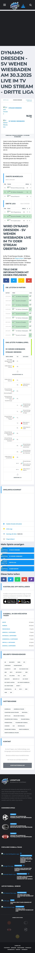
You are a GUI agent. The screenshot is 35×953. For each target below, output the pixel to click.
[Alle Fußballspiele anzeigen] (5, 817)
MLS (14, 725)
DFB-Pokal (24, 712)
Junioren (7, 725)
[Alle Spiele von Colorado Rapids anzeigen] (8, 874)
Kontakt (18, 949)
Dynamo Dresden (15, 108)
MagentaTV (8, 668)
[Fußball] (25, 929)
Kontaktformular (17, 765)
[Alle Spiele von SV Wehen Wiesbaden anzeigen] (5, 124)
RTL (5, 675)
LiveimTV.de (17, 945)
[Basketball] (9, 922)
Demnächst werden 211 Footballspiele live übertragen (21, 836)
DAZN (19, 662)
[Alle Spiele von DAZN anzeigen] (5, 900)
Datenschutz (11, 949)
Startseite (7, 947)
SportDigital (8, 689)
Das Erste (11, 662)
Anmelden (13, 947)
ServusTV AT (16, 679)
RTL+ (19, 675)
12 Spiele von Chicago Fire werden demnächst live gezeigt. (23, 869)
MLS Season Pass (23, 668)
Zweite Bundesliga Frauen (12, 732)
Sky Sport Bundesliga (23, 682)
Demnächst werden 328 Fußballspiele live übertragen (21, 817)
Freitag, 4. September (8, 642)
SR (15, 689)
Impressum (24, 949)
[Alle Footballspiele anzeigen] (5, 836)
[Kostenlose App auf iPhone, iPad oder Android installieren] (23, 7)
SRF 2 (20, 689)
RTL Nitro (12, 675)
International (8, 722)
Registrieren (20, 947)
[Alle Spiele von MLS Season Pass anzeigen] (8, 893)
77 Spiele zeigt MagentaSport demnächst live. (24, 910)
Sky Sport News (9, 685)
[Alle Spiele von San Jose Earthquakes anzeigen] (10, 854)
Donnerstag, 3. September (10, 639)
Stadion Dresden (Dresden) (14, 524)
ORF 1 (11, 672)
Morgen (4, 625)
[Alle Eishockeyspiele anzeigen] (5, 827)
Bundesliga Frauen (19, 709)
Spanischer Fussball (10, 729)
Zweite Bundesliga (24, 729)
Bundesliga (8, 709)
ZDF (11, 692)
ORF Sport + (19, 672)
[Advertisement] (17, 28)
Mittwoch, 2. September (9, 635)
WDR (6, 692)
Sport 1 (18, 685)
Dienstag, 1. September (8, 632)
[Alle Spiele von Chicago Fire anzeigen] (7, 866)
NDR (6, 672)
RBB (26, 672)
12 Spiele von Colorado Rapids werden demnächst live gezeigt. (25, 878)
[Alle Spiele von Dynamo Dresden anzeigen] (5, 110)
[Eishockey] (25, 922)
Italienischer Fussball (21, 722)
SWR (26, 689)
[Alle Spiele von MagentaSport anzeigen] (8, 907)
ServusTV (7, 679)
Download (28, 947)
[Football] (9, 929)
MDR (15, 668)
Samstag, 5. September (8, 645)
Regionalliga (21, 725)
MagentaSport (19, 258)
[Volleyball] (17, 936)
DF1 (24, 662)
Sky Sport (25, 679)
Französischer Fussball (11, 719)
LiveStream (8, 665)
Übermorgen (6, 629)
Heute (4, 622)
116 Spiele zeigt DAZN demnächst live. (21, 903)
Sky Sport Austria (9, 682)
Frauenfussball (25, 719)
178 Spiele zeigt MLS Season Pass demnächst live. (25, 896)
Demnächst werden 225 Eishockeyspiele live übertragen (21, 826)
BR (5, 662)
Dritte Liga (5, 99)
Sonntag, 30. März (11, 534)
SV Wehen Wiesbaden (16, 121)
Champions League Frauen (12, 712)
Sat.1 (24, 675)
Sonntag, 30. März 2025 (29, 100)
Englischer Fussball (19, 715)
